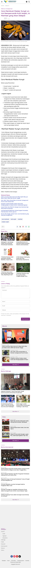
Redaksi (5, 18)
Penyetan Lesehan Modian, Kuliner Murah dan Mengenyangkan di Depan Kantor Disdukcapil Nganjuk (14, 204)
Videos (2, 550)
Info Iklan (13, 560)
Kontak (27, 560)
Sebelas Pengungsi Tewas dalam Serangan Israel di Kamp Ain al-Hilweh (15, 495)
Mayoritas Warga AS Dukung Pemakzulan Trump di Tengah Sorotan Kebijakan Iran (15, 479)
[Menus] (2, 1)
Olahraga (3, 539)
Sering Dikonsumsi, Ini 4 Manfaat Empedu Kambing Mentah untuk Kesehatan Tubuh (22, 243)
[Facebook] (12, 556)
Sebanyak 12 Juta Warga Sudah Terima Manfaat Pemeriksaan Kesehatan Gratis (7, 243)
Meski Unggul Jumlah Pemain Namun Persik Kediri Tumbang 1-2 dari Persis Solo (23, 405)
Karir (8, 560)
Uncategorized (8, 8)
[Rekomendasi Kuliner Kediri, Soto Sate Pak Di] (5, 428)
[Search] (29, 2)
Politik (2, 542)
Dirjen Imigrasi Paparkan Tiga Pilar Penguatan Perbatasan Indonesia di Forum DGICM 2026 (15, 474)
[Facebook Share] (17, 227)
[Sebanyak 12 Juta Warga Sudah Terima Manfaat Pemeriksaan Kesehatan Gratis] (8, 237)
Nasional (3, 544)
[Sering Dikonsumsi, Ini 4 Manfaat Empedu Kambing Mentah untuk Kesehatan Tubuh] (23, 237)
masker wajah (5, 222)
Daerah (3, 531)
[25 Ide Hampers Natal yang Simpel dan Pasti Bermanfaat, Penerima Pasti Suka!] (23, 252)
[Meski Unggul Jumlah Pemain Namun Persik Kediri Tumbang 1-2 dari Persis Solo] (23, 399)
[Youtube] (17, 556)
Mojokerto (5, 538)
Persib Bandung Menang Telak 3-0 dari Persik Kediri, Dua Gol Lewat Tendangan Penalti (7, 405)
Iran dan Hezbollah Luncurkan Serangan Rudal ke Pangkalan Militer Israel (13, 485)
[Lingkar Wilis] (10, 1)
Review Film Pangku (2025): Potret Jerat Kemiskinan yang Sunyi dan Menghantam (15, 214)
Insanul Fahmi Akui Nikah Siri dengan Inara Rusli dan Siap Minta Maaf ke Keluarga (14, 207)
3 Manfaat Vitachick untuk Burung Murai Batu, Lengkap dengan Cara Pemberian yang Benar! (22, 275)
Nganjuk (4, 536)
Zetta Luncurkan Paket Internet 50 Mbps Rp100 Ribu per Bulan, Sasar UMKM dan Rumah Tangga (14, 197)
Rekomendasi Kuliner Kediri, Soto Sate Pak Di (19, 428)
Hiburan (3, 8)
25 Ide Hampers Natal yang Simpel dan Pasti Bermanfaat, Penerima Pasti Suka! (23, 258)
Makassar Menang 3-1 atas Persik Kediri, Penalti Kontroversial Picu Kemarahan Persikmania (12, 392)
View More (15, 364)
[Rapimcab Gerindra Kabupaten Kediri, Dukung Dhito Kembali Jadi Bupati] (5, 422)
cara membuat (5, 219)
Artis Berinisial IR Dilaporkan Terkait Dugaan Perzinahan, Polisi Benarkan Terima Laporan (14, 211)
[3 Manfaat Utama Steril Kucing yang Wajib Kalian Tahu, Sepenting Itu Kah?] (8, 267)
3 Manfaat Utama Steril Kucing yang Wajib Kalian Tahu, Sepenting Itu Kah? (7, 273)
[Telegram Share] (26, 227)
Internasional (4, 546)
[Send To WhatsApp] (29, 227)
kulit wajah (13, 219)
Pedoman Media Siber (15, 562)
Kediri (4, 533)
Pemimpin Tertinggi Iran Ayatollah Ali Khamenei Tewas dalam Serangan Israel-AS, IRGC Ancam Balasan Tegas (14, 490)
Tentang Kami (20, 560)
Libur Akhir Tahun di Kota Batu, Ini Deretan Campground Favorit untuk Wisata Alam (14, 201)
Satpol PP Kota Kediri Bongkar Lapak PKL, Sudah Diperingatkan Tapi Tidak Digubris (19, 435)
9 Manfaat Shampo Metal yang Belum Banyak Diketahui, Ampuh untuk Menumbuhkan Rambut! (7, 258)
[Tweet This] (20, 227)
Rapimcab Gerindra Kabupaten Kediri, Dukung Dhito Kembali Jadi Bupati (19, 421)
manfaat (20, 219)
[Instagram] (14, 556)
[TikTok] (20, 556)
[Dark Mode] (27, 2)
